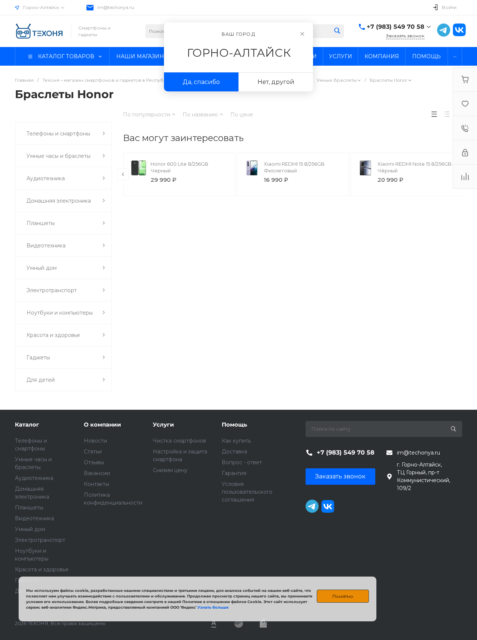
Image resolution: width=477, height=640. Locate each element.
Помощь (234, 424)
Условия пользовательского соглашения (247, 492)
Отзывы (94, 462)
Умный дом (30, 529)
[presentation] (123, 174)
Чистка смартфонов (179, 440)
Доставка (234, 451)
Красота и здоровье (42, 569)
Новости (95, 440)
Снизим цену (170, 470)
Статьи (93, 451)
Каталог (27, 424)
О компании (102, 424)
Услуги (163, 424)
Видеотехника (34, 518)
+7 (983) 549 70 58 (395, 26)
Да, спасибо (201, 81)
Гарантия (234, 473)
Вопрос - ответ (242, 462)
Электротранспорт (40, 540)
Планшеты (29, 507)
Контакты (96, 484)
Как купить (236, 440)
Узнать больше (213, 607)
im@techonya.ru (115, 7)
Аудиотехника (34, 478)
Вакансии (97, 473)
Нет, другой (276, 81)
